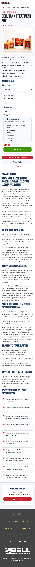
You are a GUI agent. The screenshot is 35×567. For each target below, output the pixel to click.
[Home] (4, 7)
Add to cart (17, 150)
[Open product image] (17, 41)
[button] (10, 542)
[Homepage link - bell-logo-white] (17, 553)
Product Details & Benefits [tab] (17, 158)
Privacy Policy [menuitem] (10, 556)
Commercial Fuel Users (16, 521)
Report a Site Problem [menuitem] (21, 556)
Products (8, 7)
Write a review (17, 499)
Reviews (17, 166)
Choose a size (7, 85)
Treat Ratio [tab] (17, 162)
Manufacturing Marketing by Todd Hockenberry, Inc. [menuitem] (17, 558)
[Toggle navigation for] (17, 537)
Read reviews (7, 25)
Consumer (16, 514)
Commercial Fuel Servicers (16, 529)
